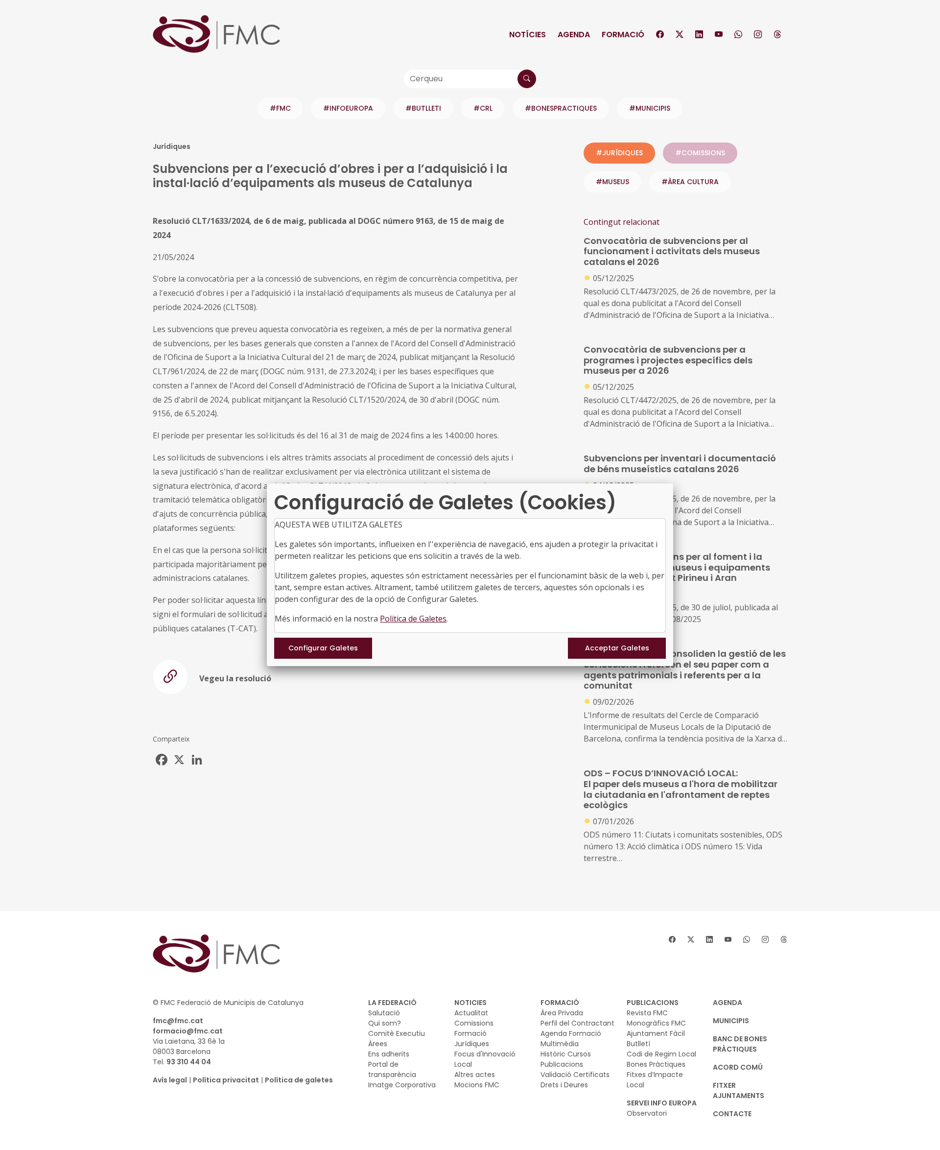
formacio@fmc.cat (188, 1031)
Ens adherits (388, 1054)
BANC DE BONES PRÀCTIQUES (740, 1044)
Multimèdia (559, 1044)
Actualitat (471, 1013)
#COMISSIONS (700, 153)
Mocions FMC (476, 1085)
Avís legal (170, 1080)
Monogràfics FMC (656, 1023)
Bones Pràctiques (656, 1064)
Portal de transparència (392, 1069)
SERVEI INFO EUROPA (662, 1103)
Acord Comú (738, 1067)
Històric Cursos (565, 1054)
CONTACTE (732, 1114)
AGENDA (727, 1002)
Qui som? (384, 1023)
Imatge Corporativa (402, 1085)
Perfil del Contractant (577, 1023)
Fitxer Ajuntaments (738, 1090)
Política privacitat (226, 1080)
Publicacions (561, 1064)
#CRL (483, 108)
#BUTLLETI (423, 108)
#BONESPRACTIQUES (561, 108)
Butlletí (638, 1044)
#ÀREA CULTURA (690, 182)
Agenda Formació (570, 1033)
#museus (612, 182)
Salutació (384, 1013)
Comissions (474, 1023)
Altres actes (474, 1074)
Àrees (377, 1044)
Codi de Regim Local (661, 1054)
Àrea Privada (561, 1013)
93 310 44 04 (188, 1062)
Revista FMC (647, 1013)
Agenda (574, 34)
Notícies (527, 34)
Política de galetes (299, 1080)
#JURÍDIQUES (619, 153)
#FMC (280, 108)
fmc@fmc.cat (178, 1021)
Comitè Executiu (396, 1033)
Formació (623, 34)
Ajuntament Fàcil (656, 1033)
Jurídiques (471, 1044)
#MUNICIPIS (649, 108)
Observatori (647, 1113)
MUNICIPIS (731, 1021)
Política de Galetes (413, 618)
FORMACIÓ (559, 1002)
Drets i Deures (564, 1085)
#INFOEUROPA (348, 108)
